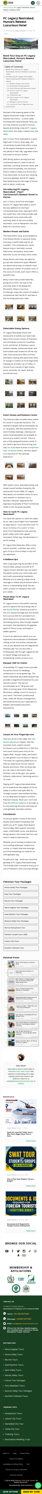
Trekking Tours (12, 1434)
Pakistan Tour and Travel (19, 1071)
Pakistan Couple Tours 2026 (16, 935)
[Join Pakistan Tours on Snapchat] (18, 1255)
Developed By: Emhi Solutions (21, 1485)
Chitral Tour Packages (15, 1380)
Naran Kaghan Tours (14, 1349)
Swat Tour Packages (13, 894)
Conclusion (10, 107)
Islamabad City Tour (14, 1423)
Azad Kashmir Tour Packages (16, 914)
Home (5, 7)
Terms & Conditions (16, 1459)
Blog (10, 7)
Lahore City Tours (12, 941)
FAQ (28, 1464)
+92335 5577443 (23, 1319)
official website (18, 803)
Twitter (21, 1084)
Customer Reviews (16, 1475)
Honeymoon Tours (13, 1413)
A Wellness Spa (15, 95)
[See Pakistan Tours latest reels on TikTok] (29, 1251)
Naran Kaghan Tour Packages (17, 908)
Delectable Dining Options (20, 86)
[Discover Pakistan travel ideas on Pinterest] (35, 1251)
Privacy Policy (24, 1453)
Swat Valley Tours (13, 1370)
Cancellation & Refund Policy (13, 1464)
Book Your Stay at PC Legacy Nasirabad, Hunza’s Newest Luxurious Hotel (21, 71)
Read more (31, 1141)
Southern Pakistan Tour (14, 948)
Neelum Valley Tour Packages (17, 921)
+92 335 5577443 (21, 1313)
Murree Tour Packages (14, 901)
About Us (6, 1453)
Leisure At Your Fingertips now (21, 104)
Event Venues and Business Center (23, 88)
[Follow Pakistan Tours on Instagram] (23, 1251)
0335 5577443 (10, 1491)
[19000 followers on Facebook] (12, 1251)
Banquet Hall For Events (19, 102)
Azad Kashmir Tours (14, 1365)
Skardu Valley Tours (14, 1375)
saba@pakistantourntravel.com (20, 1081)
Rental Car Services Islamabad (16, 1470)
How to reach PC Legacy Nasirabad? (19, 92)
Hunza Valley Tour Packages (16, 887)
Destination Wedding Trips (17, 1439)
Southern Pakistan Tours (16, 1396)
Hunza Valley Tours (14, 1354)
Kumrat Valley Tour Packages (18, 1391)
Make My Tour (31, 1491)
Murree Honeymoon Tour (15, 928)
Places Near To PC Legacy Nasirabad (19, 98)
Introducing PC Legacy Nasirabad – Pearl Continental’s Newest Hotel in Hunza (20, 79)
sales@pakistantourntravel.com (25, 1324)
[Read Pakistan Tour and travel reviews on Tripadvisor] (23, 1255)
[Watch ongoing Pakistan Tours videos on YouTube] (6, 1251)
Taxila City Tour (12, 1429)
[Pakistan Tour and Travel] (8, 2)
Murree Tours (11, 1359)
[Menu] (33, 3)
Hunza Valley (13, 609)
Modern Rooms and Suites (20, 84)
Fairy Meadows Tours (15, 1385)
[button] (38, 1485)
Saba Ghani (20, 30)
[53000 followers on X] (18, 1251)
